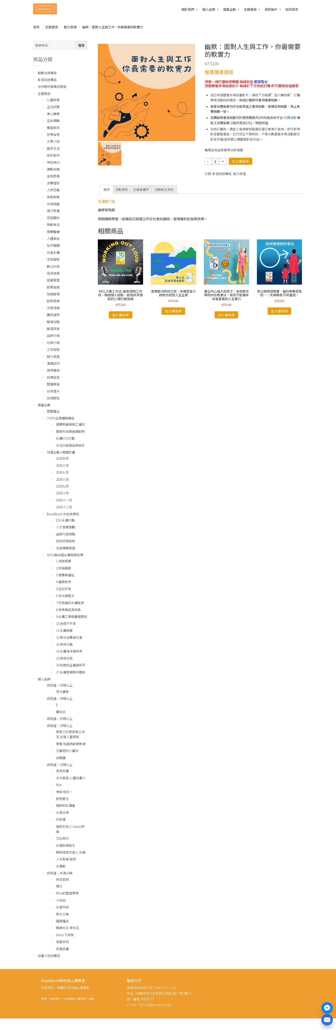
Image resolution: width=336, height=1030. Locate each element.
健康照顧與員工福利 (70, 424)
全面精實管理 (65, 548)
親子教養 (53, 210)
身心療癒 (53, 113)
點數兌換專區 (47, 73)
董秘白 (61, 711)
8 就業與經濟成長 (68, 609)
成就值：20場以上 (59, 725)
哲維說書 (62, 948)
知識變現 (53, 294)
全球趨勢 (53, 259)
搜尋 (81, 45)
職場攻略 (53, 322)
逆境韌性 (53, 398)
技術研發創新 (65, 541)
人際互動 (53, 190)
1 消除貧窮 (63, 561)
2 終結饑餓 (63, 568)
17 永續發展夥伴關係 (70, 672)
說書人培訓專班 (49, 955)
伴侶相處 (53, 204)
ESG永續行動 (65, 520)
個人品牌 (208, 9)
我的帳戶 (271, 9)
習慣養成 (53, 370)
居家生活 (53, 148)
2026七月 (62, 472)
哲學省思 (53, 134)
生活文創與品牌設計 (70, 445)
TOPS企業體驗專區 (61, 418)
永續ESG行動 (65, 438)
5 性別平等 (63, 589)
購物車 (81, 999)
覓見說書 (62, 770)
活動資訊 (121, 189)
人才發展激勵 (65, 527)
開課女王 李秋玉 (67, 927)
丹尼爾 (61, 819)
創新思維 (53, 301)
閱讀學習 (53, 384)
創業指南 (53, 287)
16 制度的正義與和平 (70, 665)
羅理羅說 (62, 921)
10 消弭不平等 (66, 623)
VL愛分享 (62, 812)
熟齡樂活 (53, 224)
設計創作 (53, 155)
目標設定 (53, 377)
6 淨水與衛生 (65, 595)
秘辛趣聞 (53, 245)
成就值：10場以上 (59, 764)
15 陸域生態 (64, 658)
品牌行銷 (53, 335)
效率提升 (53, 391)
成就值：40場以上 (59, 698)
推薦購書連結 (219, 71)
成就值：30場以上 (59, 718)
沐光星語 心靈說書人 (70, 778)
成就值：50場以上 (59, 685)
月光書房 (62, 691)
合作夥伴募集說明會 (52, 86)
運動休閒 (53, 169)
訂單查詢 (69, 999)
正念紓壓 (53, 107)
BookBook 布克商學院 (63, 514)
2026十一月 (64, 500)
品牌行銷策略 (65, 534)
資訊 (106, 189)
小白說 (61, 900)
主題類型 (250, 9)
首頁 (36, 27)
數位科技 (53, 266)
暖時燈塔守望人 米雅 (70, 852)
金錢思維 (53, 176)
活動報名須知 (163, 189)
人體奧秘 (53, 238)
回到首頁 (291, 9)
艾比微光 (62, 838)
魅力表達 (70, 27)
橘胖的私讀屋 (65, 805)
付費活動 (290, 117)
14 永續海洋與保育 (69, 651)
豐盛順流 (53, 127)
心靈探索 (53, 99)
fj (57, 704)
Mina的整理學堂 (67, 893)
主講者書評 (141, 189)
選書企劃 (229, 9)
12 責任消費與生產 (69, 637)
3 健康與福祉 (65, 575)
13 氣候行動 (64, 644)
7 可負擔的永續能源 (70, 602)
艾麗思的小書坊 (67, 750)
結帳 (91, 999)
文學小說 (53, 141)
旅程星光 (62, 798)
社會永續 (53, 252)
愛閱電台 (261, 81)
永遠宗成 (62, 907)
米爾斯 (61, 866)
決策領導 (53, 308)
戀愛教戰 (53, 197)
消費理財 (53, 183)
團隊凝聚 (53, 314)
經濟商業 (53, 273)
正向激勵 (53, 120)
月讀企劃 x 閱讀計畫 (61, 452)
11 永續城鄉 (64, 630)
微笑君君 (62, 879)
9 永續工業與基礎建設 (71, 616)
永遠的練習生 (65, 845)
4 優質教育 (63, 581)
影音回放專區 (222, 173)
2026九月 (62, 486)
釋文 (59, 886)
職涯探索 (53, 328)
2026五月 (62, 458)
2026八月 (62, 479)
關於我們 (187, 9)
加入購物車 (240, 161)
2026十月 (62, 493)
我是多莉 (62, 941)
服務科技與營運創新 (70, 431)
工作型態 (53, 349)
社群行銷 (53, 342)
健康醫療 (53, 231)
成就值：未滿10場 (59, 873)
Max (58, 784)
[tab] (106, 189)
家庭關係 (53, 217)
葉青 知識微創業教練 (70, 744)
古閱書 (61, 757)
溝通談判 (53, 363)
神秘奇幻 (53, 162)
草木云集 (62, 914)
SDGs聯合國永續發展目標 (65, 555)
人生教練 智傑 (66, 859)
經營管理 (53, 280)
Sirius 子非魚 (65, 935)
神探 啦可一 (64, 791)
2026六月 (62, 465)
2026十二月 (64, 507)
